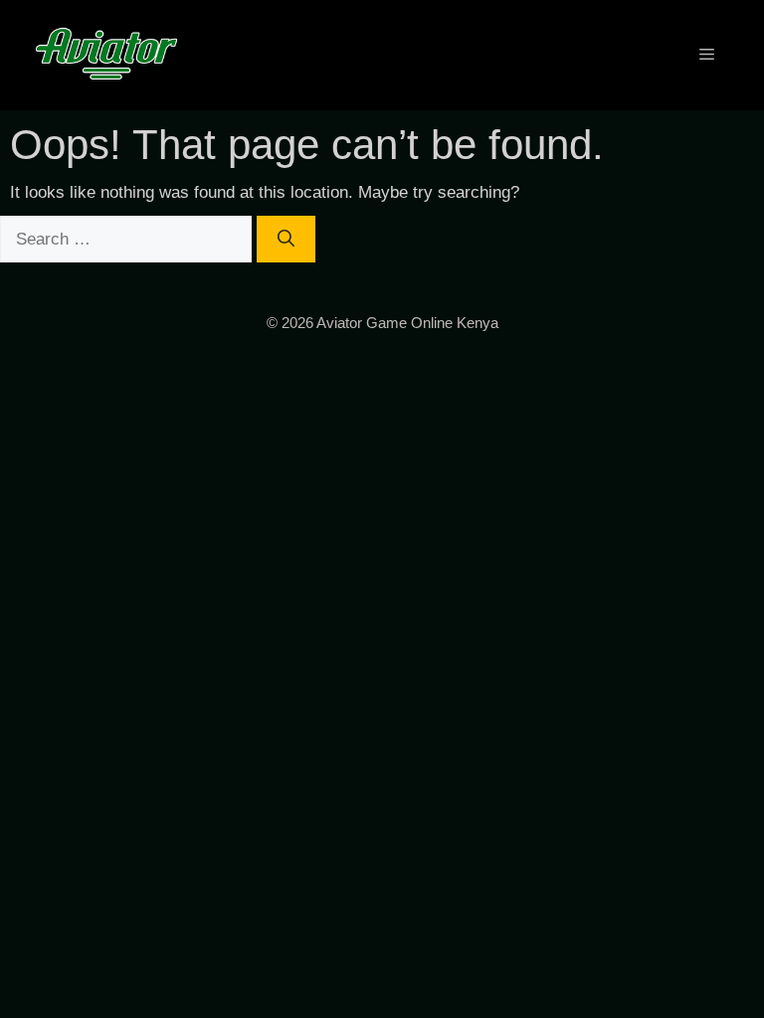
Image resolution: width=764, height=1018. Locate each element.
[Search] (286, 239)
